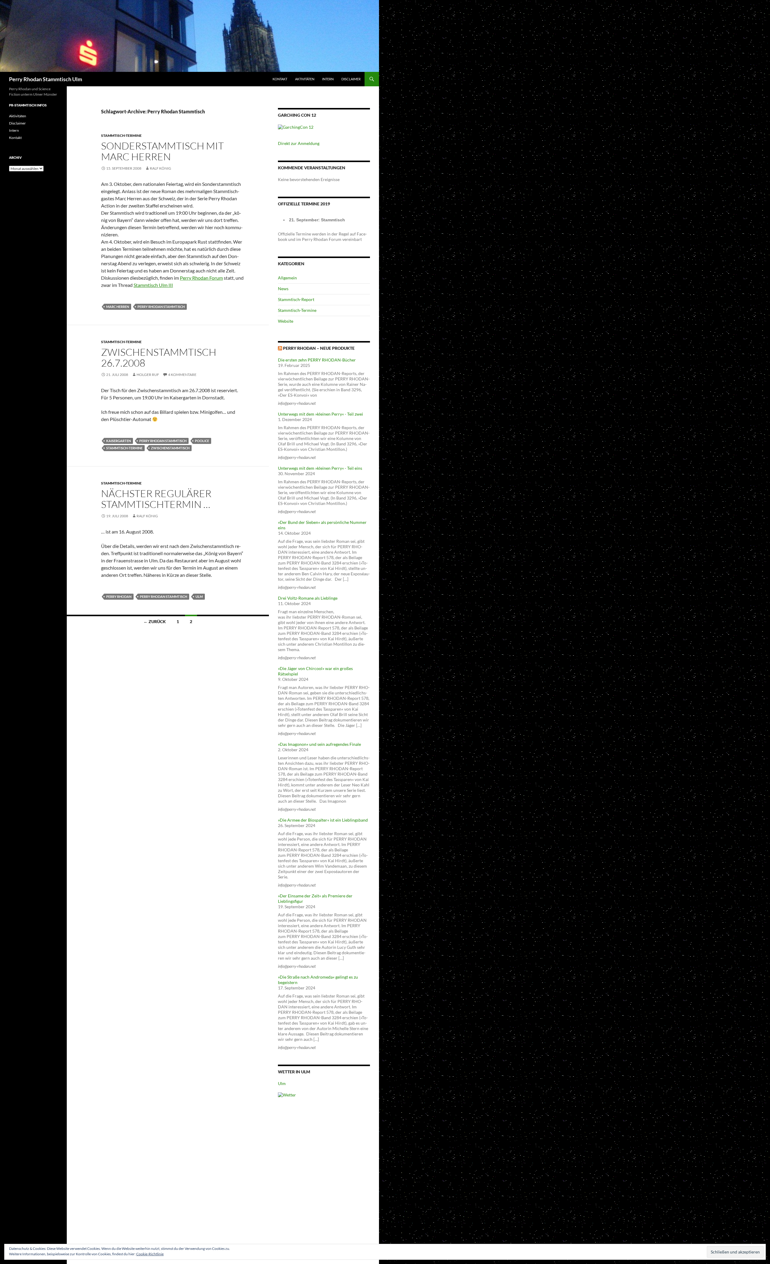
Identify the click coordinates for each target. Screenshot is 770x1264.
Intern (328, 79)
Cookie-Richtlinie (150, 1254)
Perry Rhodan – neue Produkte (319, 348)
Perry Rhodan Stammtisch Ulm (45, 79)
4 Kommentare (182, 374)
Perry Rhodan (118, 596)
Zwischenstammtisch (170, 448)
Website (285, 321)
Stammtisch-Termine (121, 135)
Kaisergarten (118, 441)
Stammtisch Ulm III (153, 285)
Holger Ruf (148, 374)
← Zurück (154, 621)
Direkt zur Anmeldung (298, 143)
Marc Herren (117, 307)
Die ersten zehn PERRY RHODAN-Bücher (317, 359)
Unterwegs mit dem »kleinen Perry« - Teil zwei (320, 414)
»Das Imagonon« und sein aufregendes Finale (319, 744)
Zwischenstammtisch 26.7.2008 (158, 357)
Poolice (202, 441)
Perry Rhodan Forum (201, 278)
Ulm (199, 596)
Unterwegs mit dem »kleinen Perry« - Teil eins (320, 468)
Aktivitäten (304, 79)
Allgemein (287, 277)
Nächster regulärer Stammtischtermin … (156, 498)
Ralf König (160, 168)
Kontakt (280, 79)
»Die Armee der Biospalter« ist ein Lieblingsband (323, 820)
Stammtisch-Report (296, 299)
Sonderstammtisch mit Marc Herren (162, 151)
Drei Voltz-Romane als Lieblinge (307, 598)
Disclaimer (351, 79)
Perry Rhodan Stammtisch (161, 307)
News (283, 288)
